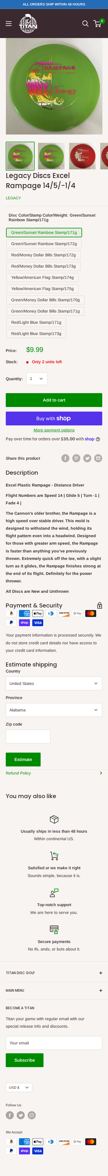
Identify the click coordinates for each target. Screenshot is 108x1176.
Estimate (23, 759)
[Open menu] (9, 23)
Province (14, 697)
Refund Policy (18, 773)
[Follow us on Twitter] (21, 1115)
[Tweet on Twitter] (87, 458)
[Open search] (85, 23)
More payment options (54, 430)
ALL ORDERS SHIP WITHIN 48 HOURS (54, 4)
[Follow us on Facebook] (10, 1115)
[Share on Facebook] (65, 458)
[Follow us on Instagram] (32, 1115)
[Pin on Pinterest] (76, 458)
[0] (97, 23)
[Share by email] (98, 458)
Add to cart (54, 399)
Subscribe (24, 1060)
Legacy (13, 198)
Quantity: (14, 378)
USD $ (14, 1088)
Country (13, 671)
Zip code (14, 724)
